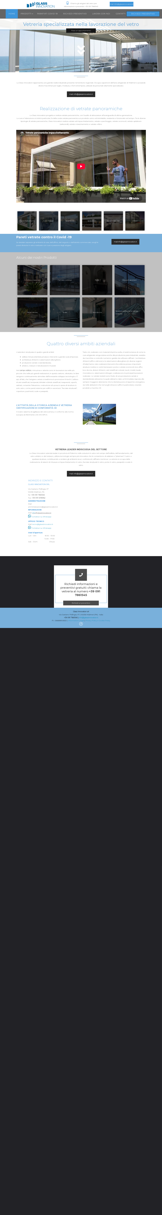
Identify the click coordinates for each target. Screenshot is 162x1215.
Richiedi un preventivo (81, 603)
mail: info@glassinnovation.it (121, 4)
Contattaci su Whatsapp (41, 517)
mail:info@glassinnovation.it (125, 242)
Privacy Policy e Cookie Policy (98, 620)
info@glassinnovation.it (88, 617)
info (33, 513)
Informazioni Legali (76, 620)
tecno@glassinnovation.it (42, 524)
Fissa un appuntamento (81, 30)
